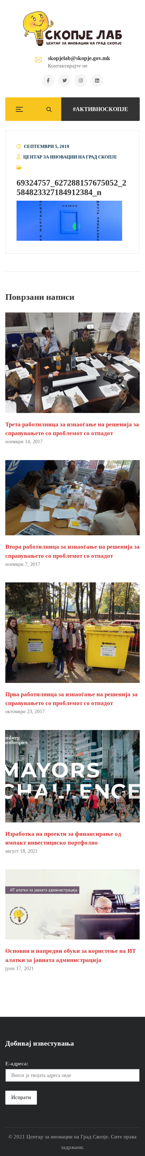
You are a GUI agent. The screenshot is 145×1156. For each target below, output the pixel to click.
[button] (69, 221)
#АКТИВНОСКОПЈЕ (100, 109)
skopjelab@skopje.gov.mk (79, 58)
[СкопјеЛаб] (73, 28)
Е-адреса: (17, 1063)
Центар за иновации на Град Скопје (70, 157)
